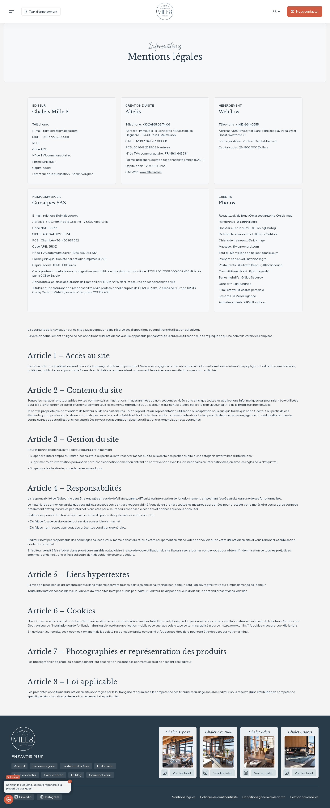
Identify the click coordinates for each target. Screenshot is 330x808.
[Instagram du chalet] (164, 772)
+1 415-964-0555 (247, 124)
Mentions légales (184, 797)
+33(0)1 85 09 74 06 (156, 124)
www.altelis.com (151, 172)
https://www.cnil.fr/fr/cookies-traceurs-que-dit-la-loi (258, 625)
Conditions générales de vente (263, 797)
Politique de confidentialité (219, 797)
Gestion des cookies (304, 797)
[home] (165, 11)
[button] (276, 11)
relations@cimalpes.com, (60, 131)
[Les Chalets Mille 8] (23, 739)
